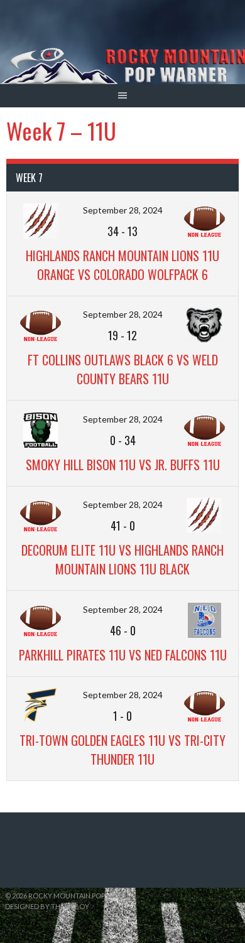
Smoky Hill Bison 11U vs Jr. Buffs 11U (123, 464)
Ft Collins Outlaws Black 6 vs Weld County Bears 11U (123, 369)
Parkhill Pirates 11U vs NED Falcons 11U (123, 654)
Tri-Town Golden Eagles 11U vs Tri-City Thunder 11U (122, 749)
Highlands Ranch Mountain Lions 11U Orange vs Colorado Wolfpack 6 (122, 265)
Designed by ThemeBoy (47, 906)
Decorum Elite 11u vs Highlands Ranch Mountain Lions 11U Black (122, 559)
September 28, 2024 (123, 210)
